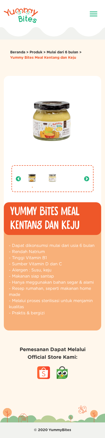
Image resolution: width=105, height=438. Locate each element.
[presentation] (18, 178)
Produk (36, 52)
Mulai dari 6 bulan (62, 52)
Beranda (17, 52)
